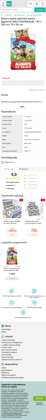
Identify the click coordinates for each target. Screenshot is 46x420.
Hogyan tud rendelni (8, 340)
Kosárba (23, 83)
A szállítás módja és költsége (10, 345)
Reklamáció (5, 373)
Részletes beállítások (39, 403)
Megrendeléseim (6, 370)
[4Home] (2, 15)
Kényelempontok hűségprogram (12, 342)
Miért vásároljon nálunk (9, 350)
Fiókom (3, 368)
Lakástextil (8, 15)
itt (17, 417)
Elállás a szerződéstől (8, 375)
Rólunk (3, 332)
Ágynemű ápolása (7, 357)
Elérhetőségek (6, 329)
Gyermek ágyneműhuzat (34, 15)
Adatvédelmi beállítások (9, 352)
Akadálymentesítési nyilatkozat (11, 359)
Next (42, 217)
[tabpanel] (23, 49)
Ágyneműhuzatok (19, 15)
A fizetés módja (6, 347)
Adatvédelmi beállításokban (12, 413)
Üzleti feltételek (6, 355)
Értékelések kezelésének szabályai (12, 377)
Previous (3, 217)
